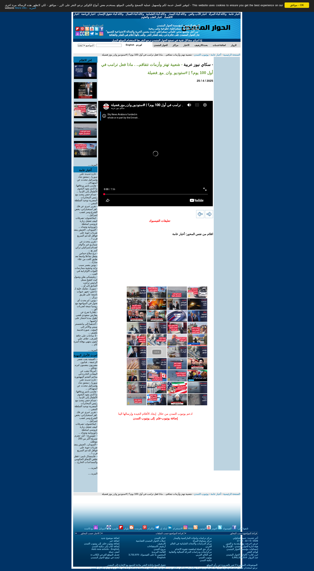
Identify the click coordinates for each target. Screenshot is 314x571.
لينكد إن (164, 528)
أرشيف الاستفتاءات (156, 546)
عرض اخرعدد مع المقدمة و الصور (242, 543)
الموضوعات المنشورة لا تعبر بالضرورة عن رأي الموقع (232, 565)
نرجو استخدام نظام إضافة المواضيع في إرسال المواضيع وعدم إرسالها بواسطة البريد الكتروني (212, 567)
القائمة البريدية (159, 552)
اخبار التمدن (160, 538)
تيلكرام (151, 528)
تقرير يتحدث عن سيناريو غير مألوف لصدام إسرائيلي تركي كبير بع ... (86, 246)
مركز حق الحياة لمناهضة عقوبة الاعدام (193, 549)
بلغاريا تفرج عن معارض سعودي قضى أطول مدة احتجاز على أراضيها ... (86, 316)
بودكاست (89, 528)
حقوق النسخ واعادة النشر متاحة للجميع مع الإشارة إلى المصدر (136, 565)
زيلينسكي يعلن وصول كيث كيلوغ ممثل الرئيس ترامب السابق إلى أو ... (85, 281)
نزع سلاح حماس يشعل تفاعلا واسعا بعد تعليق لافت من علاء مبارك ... (86, 257)
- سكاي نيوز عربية (198, 64)
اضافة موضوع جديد (110, 538)
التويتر (214, 528)
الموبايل (103, 528)
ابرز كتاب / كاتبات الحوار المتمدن (242, 554)
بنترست (138, 528)
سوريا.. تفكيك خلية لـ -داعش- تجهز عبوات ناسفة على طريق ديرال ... (86, 293)
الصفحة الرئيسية (231, 54)
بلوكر (127, 528)
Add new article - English (105, 549)
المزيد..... (92, 164)
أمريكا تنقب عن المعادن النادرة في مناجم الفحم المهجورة (86, 373)
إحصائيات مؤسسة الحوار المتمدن (242, 549)
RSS (190, 528)
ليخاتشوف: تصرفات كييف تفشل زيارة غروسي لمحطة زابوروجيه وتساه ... (86, 222)
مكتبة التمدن (206, 560)
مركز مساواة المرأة (202, 540)
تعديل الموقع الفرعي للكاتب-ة (105, 554)
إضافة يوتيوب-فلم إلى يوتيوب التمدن (101, 543)
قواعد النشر (252, 552)
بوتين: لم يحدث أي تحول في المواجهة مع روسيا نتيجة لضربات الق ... (86, 305)
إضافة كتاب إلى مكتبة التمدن (105, 546)
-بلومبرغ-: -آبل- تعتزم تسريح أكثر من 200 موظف (86, 438)
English (161, 557)
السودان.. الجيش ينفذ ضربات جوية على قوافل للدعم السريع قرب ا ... (85, 234)
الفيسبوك (227, 528)
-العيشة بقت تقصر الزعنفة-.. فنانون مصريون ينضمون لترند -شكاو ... (86, 363)
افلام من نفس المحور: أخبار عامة (192, 234)
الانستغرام (178, 528)
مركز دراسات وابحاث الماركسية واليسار (193, 538)
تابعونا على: (242, 528)
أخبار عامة (215, 54)
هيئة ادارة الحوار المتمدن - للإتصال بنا (240, 546)
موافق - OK (297, 5)
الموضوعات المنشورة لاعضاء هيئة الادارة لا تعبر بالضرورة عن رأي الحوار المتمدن (128, 567)
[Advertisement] (227, 106)
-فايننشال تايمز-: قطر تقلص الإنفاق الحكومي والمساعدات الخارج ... (85, 459)
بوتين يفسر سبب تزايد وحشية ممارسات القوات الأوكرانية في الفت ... (86, 269)
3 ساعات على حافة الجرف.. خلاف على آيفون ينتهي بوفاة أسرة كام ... (85, 340)
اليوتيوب (202, 528)
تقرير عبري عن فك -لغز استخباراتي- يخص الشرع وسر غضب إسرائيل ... (86, 210)
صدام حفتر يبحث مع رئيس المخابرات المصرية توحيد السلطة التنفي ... (86, 199)
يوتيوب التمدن (201, 54)
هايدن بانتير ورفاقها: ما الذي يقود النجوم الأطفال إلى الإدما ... (86, 188)
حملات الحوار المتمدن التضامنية (151, 540)
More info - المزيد (25, 8)
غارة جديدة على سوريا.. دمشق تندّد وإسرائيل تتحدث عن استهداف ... (87, 178)
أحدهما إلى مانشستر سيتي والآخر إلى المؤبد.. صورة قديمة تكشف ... (86, 328)
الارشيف (161, 543)
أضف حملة (114, 552)
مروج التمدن (160, 549)
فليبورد (115, 528)
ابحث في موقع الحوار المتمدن (105, 557)
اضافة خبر (114, 540)
